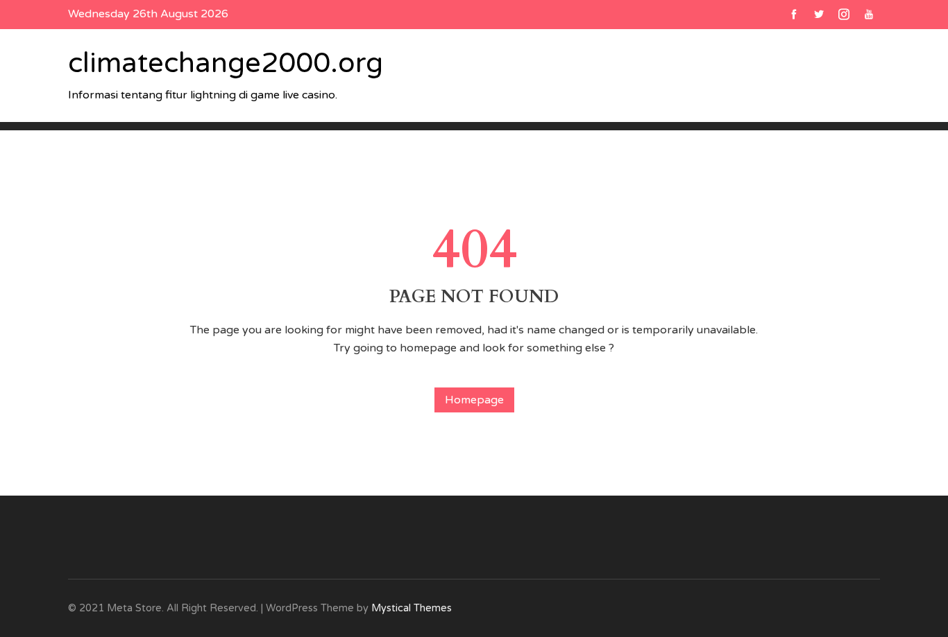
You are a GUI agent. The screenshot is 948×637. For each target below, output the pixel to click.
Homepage (474, 400)
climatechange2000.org (225, 63)
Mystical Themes (411, 608)
